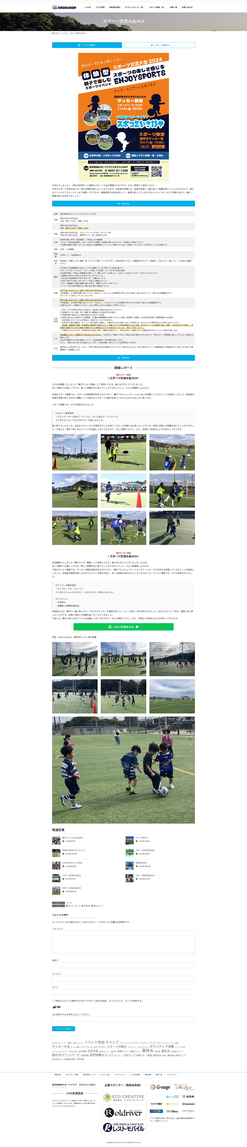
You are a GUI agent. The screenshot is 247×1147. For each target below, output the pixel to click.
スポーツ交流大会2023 (145, 850)
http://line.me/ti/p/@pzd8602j (65, 1106)
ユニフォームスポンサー (60, 1051)
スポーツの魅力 (117, 1046)
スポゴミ (102, 1047)
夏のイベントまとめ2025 (72, 838)
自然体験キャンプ (101, 1055)
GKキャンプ (59, 1043)
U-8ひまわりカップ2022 (72, 863)
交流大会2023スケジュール (73, 850)
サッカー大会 (61, 1046)
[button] (87, 45)
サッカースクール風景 (171, 1043)
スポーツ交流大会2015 (145, 875)
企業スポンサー (104, 1051)
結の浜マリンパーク (66, 1055)
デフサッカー (132, 1047)
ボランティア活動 (161, 1046)
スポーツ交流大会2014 (71, 888)
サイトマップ (171, 1075)
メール (56, 974)
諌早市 (164, 1055)
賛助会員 (170, 1055)
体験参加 (148, 1075)
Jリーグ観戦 (67, 1043)
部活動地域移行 (70, 1059)
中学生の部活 (73, 1051)
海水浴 (165, 1051)
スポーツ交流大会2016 (71, 875)
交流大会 (87, 906)
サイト (55, 987)
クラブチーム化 (125, 1043)
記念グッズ (129, 1055)
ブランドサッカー (142, 1047)
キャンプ (112, 1042)
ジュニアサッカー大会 (88, 1047)
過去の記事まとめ (57, 1059)
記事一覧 (159, 1075)
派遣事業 (157, 1051)
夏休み (147, 1050)
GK (53, 1043)
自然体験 (85, 1055)
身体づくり (180, 1055)
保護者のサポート (135, 1051)
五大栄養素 (82, 1051)
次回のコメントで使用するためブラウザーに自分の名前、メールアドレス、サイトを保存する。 (99, 1001)
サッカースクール (74, 906)
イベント (69, 903)
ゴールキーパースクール (140, 1043)
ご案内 (74, 1043)
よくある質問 (135, 1075)
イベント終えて (142, 838)
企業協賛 (113, 1051)
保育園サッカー (123, 1051)
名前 (55, 960)
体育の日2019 (141, 863)
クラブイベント (120, 1075)
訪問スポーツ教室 (144, 1055)
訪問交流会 (157, 1055)
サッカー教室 (75, 1047)
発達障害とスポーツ (177, 1051)
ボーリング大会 (180, 1047)
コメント (57, 929)
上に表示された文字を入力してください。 (71, 1014)
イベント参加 (94, 1042)
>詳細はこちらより (161, 1121)
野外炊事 (80, 1059)
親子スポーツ (98, 906)
